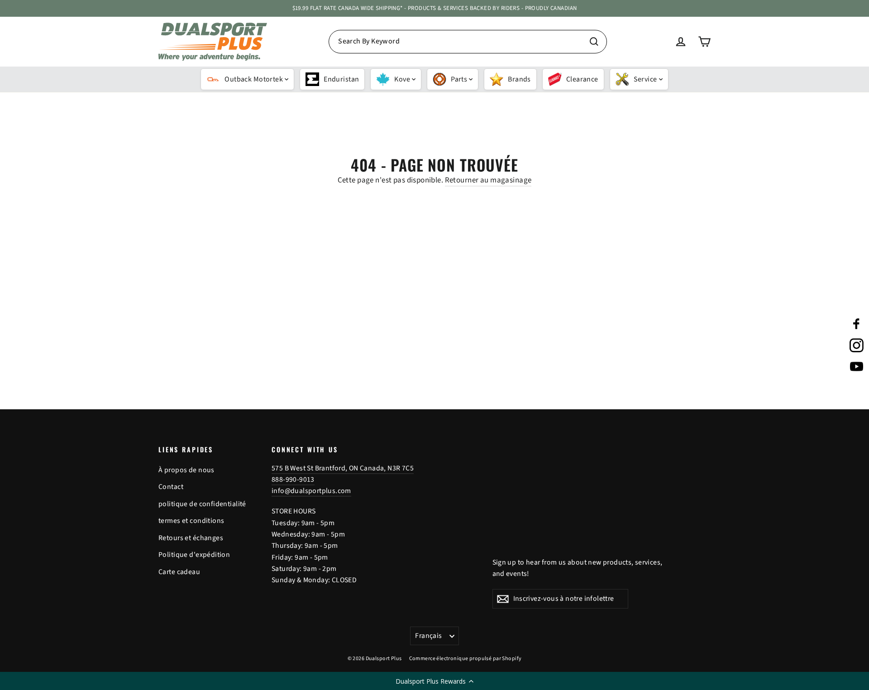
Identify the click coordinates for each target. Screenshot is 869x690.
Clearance (582, 79)
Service (645, 79)
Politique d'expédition (194, 555)
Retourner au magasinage (488, 180)
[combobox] (468, 41)
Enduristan (341, 79)
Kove (402, 79)
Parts (459, 79)
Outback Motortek (253, 79)
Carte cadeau (179, 572)
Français (428, 636)
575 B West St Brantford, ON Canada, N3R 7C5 (343, 468)
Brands (519, 79)
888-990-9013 (293, 479)
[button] (434, 681)
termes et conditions (191, 521)
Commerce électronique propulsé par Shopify (465, 658)
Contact (170, 487)
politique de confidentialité (202, 504)
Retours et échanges (190, 538)
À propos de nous (186, 470)
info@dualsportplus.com (311, 491)
